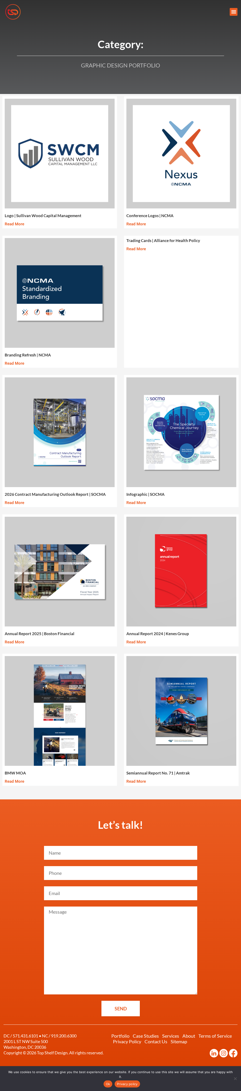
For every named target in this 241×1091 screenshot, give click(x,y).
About (188, 1036)
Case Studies (146, 1036)
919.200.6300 (63, 1035)
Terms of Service (215, 1036)
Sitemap (179, 1041)
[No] (235, 1078)
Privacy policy (127, 1084)
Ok (108, 1084)
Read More (14, 224)
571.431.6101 (25, 1035)
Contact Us (156, 1041)
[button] (233, 12)
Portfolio (120, 1036)
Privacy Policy (127, 1041)
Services (170, 1036)
